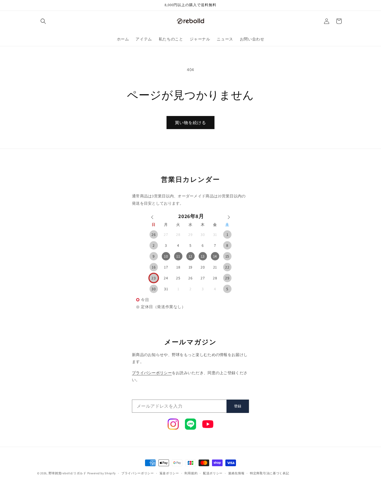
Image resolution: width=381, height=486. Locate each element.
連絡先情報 (236, 473)
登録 (237, 406)
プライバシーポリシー (152, 372)
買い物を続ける (190, 122)
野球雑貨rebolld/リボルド (67, 473)
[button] (43, 21)
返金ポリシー (169, 473)
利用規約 (190, 473)
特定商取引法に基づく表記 (269, 473)
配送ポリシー (213, 473)
